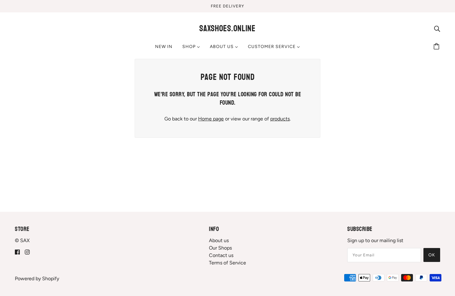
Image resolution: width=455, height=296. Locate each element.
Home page (211, 119)
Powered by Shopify (37, 278)
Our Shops (220, 248)
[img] (437, 28)
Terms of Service (227, 263)
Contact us (221, 255)
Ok (431, 255)
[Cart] (437, 46)
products (280, 119)
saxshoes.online (227, 28)
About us (219, 240)
